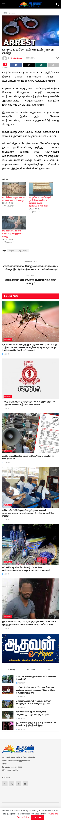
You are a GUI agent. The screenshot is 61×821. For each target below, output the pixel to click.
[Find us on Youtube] (25, 783)
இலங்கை (12, 13)
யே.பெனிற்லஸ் (16, 58)
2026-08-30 (7, 354)
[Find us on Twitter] (11, 783)
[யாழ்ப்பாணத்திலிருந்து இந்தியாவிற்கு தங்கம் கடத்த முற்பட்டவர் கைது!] (41, 189)
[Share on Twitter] (29, 65)
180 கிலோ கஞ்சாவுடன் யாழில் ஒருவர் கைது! (14, 199)
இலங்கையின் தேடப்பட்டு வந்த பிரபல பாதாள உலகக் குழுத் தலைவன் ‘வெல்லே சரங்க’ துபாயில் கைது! (29, 623)
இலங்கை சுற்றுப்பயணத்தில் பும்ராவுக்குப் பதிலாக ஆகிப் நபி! (32, 713)
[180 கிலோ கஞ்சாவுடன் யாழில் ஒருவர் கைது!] (14, 189)
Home (4, 13)
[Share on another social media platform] (53, 65)
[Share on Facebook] (16, 65)
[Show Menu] (3, 4)
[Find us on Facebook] (5, 783)
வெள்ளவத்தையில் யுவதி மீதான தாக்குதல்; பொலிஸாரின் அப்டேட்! (33, 702)
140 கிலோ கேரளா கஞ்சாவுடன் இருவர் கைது (12, 233)
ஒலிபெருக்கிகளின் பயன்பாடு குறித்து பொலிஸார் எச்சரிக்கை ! (28, 458)
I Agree (37, 817)
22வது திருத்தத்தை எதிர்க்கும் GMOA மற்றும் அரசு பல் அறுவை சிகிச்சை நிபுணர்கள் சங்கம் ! (28, 403)
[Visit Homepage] (30, 4)
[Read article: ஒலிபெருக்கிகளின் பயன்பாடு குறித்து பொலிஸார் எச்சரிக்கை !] (30, 433)
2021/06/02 (30, 58)
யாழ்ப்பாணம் (22, 251)
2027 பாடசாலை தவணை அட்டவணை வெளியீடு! (36, 678)
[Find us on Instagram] (18, 783)
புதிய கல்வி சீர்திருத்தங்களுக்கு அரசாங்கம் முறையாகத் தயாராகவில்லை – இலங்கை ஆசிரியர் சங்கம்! (28, 513)
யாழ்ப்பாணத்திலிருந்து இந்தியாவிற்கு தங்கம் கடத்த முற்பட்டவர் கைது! (40, 201)
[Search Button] (57, 4)
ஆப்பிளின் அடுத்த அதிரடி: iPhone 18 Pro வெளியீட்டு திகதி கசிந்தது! (36, 724)
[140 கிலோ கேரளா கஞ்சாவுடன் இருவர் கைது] (14, 222)
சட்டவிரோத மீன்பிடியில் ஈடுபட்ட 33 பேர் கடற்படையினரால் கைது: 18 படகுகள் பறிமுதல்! (26, 569)
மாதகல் (11, 251)
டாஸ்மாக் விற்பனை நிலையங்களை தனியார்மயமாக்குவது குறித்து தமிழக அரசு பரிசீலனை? (35, 690)
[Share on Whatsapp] (41, 65)
